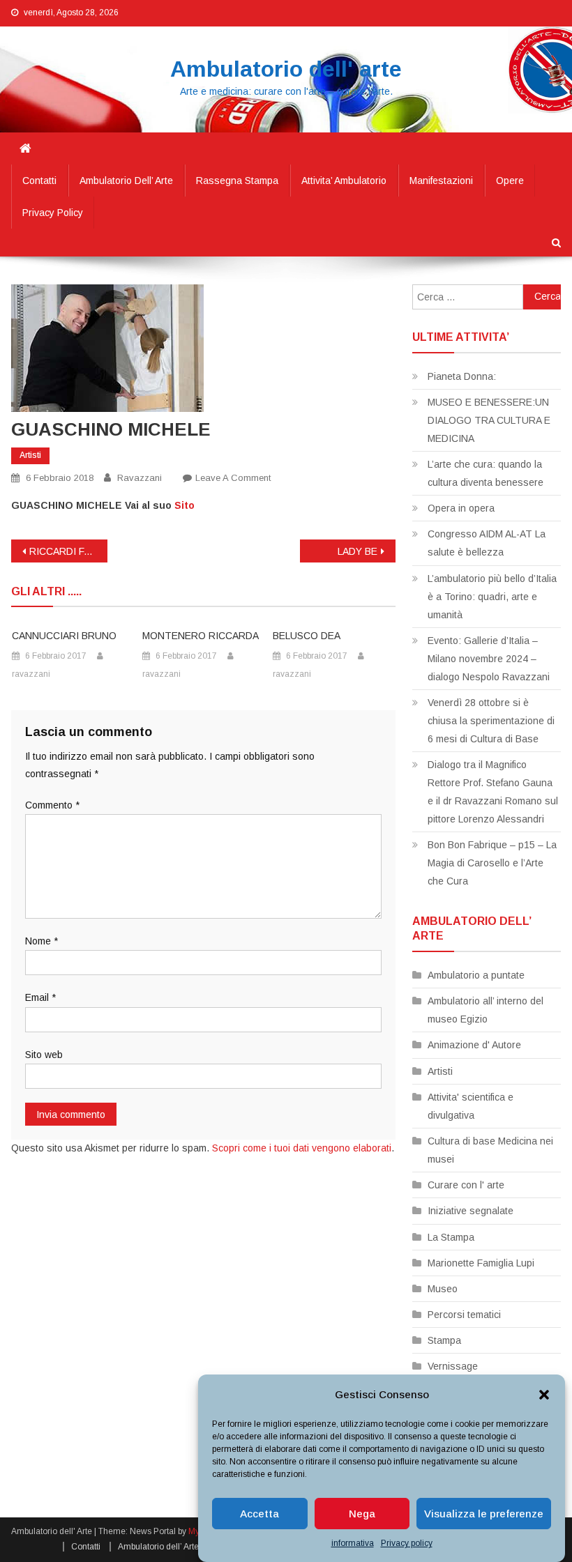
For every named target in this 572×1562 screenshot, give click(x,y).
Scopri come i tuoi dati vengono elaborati (301, 1148)
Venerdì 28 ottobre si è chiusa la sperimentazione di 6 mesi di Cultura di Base (491, 720)
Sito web (44, 1054)
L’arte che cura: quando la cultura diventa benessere (485, 473)
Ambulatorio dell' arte (286, 69)
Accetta (259, 1513)
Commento (52, 805)
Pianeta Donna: (462, 376)
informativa (352, 1543)
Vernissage (453, 1366)
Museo (443, 1288)
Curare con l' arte (466, 1184)
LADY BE (357, 551)
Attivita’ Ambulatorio (343, 180)
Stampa (444, 1340)
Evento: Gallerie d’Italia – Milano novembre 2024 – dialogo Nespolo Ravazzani (489, 658)
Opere (510, 180)
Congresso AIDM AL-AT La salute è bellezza (486, 543)
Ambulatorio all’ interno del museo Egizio (485, 1010)
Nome (41, 941)
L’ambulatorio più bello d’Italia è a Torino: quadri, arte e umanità (492, 596)
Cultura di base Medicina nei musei (490, 1150)
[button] (544, 1395)
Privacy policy (406, 1543)
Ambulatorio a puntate (476, 975)
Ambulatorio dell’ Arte (126, 180)
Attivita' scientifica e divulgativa (470, 1106)
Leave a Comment (233, 478)
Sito (184, 505)
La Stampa (451, 1237)
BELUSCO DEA (306, 635)
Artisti (30, 455)
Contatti (39, 180)
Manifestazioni (441, 180)
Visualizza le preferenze (483, 1513)
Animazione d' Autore (474, 1044)
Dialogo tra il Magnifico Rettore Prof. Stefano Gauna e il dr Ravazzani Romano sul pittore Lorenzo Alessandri (493, 792)
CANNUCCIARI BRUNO (64, 635)
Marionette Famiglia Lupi (481, 1263)
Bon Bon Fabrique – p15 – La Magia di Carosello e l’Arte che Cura (492, 863)
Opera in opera (461, 508)
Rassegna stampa (237, 180)
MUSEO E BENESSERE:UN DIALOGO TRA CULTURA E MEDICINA (489, 420)
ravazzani (139, 478)
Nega (362, 1513)
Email (40, 997)
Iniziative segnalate (470, 1210)
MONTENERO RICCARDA (200, 635)
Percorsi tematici (464, 1314)
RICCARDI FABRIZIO (68, 551)
